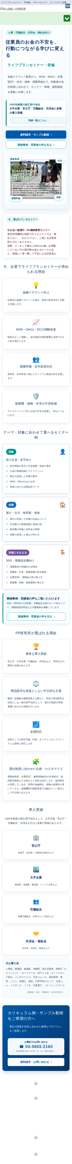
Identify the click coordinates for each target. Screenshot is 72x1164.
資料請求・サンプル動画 (34, 134)
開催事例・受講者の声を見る (35, 144)
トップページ (35, 1102)
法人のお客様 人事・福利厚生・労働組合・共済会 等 (36, 19)
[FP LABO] (13, 8)
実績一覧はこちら (37, 120)
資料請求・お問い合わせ (34, 1061)
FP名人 (35, 1141)
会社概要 (35, 1120)
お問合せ (35, 1132)
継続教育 (35, 1147)
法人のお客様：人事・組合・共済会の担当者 (35, 1108)
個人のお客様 (35, 1114)
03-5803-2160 (39, 1046)
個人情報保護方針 (35, 1126)
